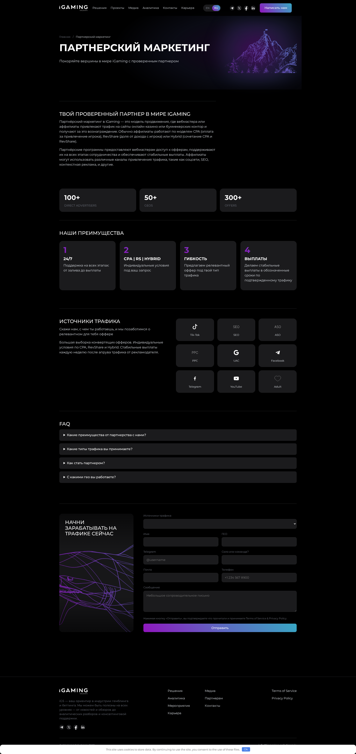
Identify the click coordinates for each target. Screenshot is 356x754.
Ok (246, 749)
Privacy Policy (282, 698)
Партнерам (214, 698)
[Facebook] (246, 8)
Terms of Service (284, 691)
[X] (239, 8)
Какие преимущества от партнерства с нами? (106, 435)
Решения (100, 8)
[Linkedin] (253, 8)
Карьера (187, 8)
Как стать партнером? (86, 463)
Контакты (170, 8)
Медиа (133, 8)
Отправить (220, 628)
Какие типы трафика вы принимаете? (99, 449)
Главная (64, 36)
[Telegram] (232, 8)
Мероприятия (179, 706)
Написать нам (276, 8)
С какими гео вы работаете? (91, 477)
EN (208, 7)
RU (216, 7)
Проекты (117, 8)
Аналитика (151, 8)
